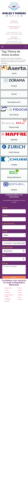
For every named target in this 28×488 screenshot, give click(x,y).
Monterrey (7, 301)
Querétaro (20, 295)
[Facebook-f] (26, 47)
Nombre (5, 208)
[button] (2, 47)
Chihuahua (7, 292)
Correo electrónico (8, 223)
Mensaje (5, 263)
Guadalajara (8, 298)
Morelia (20, 288)
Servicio (5, 231)
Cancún (7, 290)
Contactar (5, 239)
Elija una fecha (7, 247)
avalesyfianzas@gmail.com (14, 26)
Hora (3, 255)
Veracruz (20, 299)
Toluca (19, 297)
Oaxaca (20, 290)
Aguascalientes (8, 288)
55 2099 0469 (14, 21)
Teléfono (5, 215)
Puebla (20, 292)
